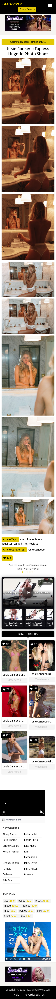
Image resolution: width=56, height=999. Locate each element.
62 (35, 644)
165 (35, 688)
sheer (10, 915)
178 (9, 558)
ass (22, 539)
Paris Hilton (30, 868)
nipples (29, 905)
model (11, 905)
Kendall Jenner (11, 851)
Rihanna (28, 874)
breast (42, 900)
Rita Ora (7, 880)
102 (8, 735)
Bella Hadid (30, 834)
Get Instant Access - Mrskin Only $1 (28, 42)
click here (28, 572)
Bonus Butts (31, 840)
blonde (30, 539)
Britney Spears (11, 845)
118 (8, 643)
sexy (43, 910)
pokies (26, 910)
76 (7, 689)
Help (16, 994)
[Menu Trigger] (50, 5)
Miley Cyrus (30, 863)
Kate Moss (30, 845)
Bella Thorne (10, 840)
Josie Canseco (36, 549)
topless (33, 543)
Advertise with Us (35, 994)
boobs (39, 539)
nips (10, 910)
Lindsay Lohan (11, 863)
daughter (7, 543)
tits (25, 543)
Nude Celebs (27, 9)
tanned (18, 543)
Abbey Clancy (10, 834)
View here (14, 680)
